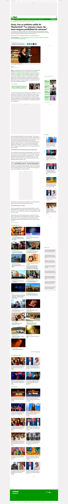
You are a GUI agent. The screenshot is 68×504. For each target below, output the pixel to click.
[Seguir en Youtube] (49, 492)
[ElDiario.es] (54, 19)
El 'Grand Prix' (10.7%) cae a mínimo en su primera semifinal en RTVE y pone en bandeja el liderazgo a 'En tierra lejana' (32, 382)
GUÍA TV (48, 76)
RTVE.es (24, 75)
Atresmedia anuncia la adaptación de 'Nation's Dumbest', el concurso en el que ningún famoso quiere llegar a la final (18, 443)
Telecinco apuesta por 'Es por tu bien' (47, 92)
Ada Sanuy (12, 430)
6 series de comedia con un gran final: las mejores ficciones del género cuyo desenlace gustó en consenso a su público (18, 367)
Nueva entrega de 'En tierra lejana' (47, 86)
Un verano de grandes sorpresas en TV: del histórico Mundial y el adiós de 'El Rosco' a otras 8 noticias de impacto (50, 251)
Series (33, 19)
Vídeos (36, 19)
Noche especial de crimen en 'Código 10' (47, 97)
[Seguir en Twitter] (45, 492)
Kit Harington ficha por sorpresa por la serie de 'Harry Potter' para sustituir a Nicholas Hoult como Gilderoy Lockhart (18, 472)
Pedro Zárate (13, 384)
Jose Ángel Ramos (28, 444)
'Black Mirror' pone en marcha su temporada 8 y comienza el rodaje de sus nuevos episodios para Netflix (50, 261)
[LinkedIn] (36, 44)
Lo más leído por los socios (15, 355)
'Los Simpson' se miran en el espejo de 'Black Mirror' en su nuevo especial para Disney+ (18, 456)
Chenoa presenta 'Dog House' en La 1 (47, 81)
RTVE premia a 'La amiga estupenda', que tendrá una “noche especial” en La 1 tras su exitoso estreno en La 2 (33, 442)
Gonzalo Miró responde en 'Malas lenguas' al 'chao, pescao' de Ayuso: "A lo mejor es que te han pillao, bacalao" (51, 198)
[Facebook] (29, 44)
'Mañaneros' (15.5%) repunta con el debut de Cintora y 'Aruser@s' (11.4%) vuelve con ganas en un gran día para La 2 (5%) (33, 428)
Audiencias (22, 19)
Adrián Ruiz (27, 384)
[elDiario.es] (15, 493)
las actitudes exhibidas (20, 77)
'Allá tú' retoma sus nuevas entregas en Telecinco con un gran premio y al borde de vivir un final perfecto (17, 412)
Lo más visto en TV (28, 19)
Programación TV (17, 19)
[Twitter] (34, 44)
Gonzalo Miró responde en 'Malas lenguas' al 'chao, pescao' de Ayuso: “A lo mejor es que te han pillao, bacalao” (33, 366)
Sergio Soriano (28, 401)
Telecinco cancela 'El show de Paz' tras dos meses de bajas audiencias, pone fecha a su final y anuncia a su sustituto (33, 413)
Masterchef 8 (16, 222)
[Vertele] (15, 491)
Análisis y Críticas (40, 19)
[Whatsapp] (27, 44)
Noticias (13, 19)
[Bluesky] (32, 44)
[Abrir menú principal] (56, 17)
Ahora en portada (14, 386)
